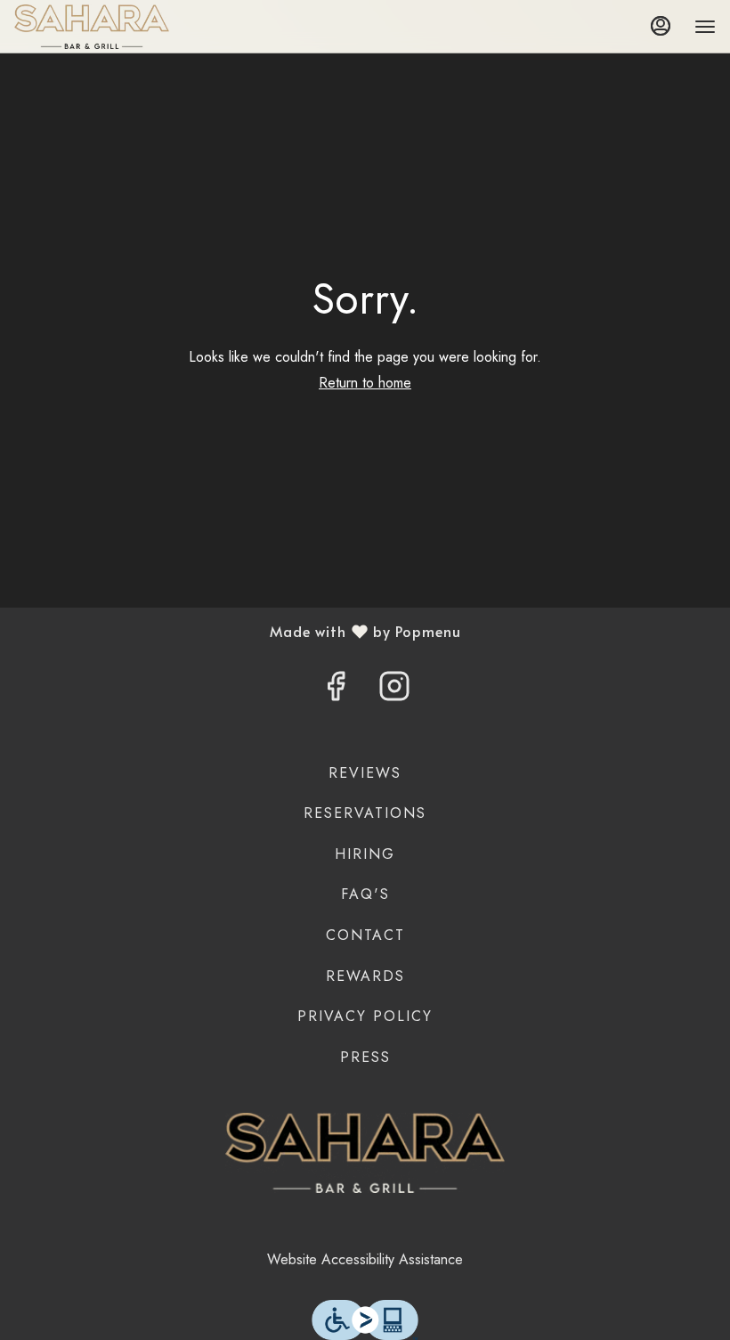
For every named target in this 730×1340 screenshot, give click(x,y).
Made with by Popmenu (237, 631)
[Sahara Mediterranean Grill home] (94, 26)
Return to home (365, 382)
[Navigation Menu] (705, 27)
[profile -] (660, 26)
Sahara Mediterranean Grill (365, 1153)
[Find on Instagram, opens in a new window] (394, 691)
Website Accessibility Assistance (365, 1259)
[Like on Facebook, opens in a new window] (336, 691)
